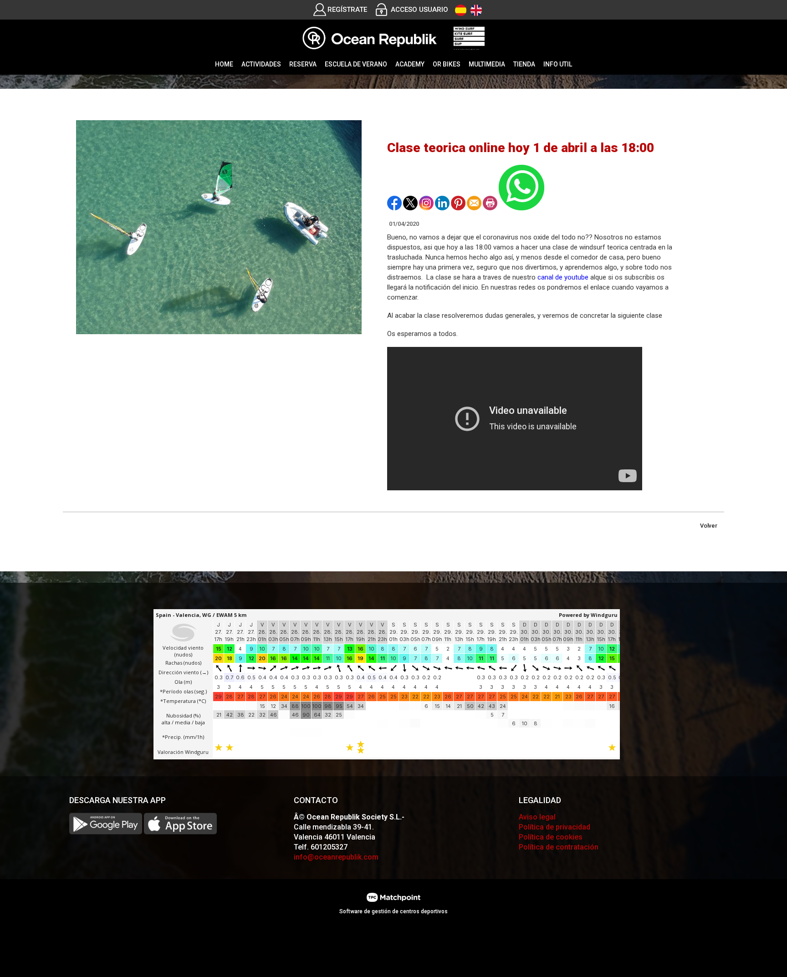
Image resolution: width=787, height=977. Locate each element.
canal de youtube (562, 277)
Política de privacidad (554, 827)
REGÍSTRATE (347, 9)
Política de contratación (558, 847)
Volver (708, 525)
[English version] (476, 10)
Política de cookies (551, 837)
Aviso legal (537, 817)
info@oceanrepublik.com (336, 857)
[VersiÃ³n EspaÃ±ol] (460, 10)
